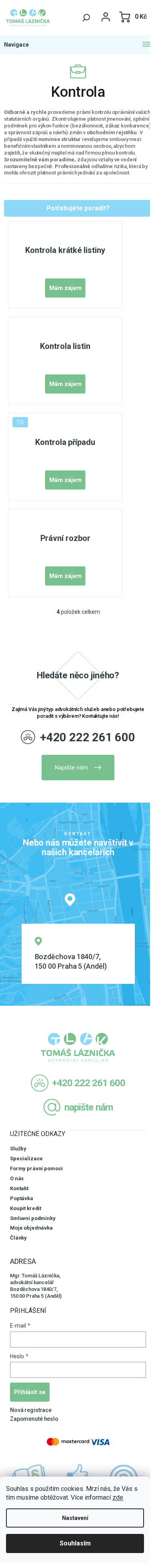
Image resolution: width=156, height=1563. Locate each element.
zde (117, 1497)
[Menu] (78, 45)
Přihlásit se (30, 1392)
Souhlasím (75, 1543)
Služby (18, 1149)
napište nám (88, 1107)
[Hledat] (86, 17)
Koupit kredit (25, 1208)
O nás (17, 1178)
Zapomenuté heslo (34, 1419)
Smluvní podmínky (33, 1218)
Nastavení (75, 1518)
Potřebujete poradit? (78, 208)
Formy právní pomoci (36, 1168)
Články (18, 1238)
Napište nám (71, 767)
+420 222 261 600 (87, 737)
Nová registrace (31, 1410)
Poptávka (21, 1198)
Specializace (26, 1158)
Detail (65, 288)
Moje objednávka (31, 1228)
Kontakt (19, 1188)
